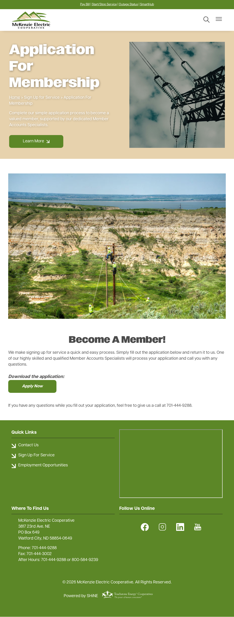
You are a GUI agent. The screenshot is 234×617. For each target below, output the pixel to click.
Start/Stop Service (104, 4)
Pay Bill (85, 4)
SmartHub (147, 4)
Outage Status (128, 4)
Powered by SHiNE (81, 596)
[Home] (38, 20)
